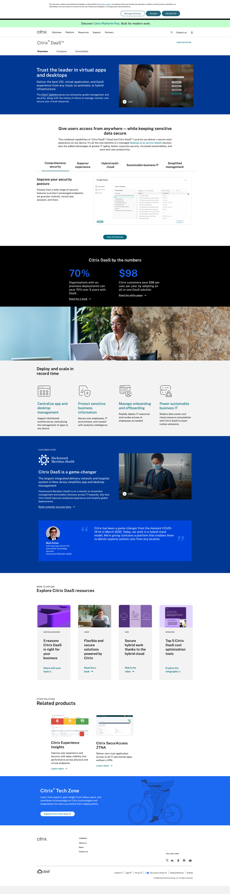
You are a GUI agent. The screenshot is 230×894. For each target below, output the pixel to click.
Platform (70, 32)
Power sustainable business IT (174, 406)
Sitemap (190, 873)
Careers (117, 873)
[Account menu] (192, 32)
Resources (83, 32)
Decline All (171, 13)
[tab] (55, 162)
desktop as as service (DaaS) (146, 142)
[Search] (172, 32)
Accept (153, 13)
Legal (127, 873)
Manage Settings (132, 13)
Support (97, 32)
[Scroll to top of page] (223, 887)
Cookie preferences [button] (177, 873)
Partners (109, 32)
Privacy (137, 873)
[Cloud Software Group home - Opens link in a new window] (43, 872)
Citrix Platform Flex (106, 23)
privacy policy (106, 4)
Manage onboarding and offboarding (135, 406)
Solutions (56, 32)
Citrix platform (50, 94)
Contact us (181, 32)
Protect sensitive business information (91, 408)
